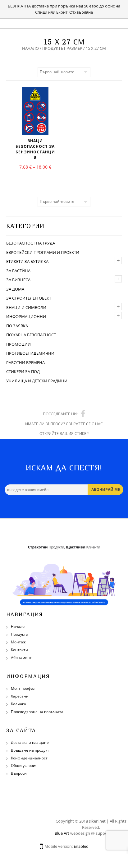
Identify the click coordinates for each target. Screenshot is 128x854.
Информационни (26, 316)
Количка (18, 704)
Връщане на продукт (30, 750)
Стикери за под (23, 371)
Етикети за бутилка (27, 261)
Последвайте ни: (60, 414)
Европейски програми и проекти (42, 252)
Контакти (19, 649)
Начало (30, 48)
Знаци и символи (26, 307)
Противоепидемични (30, 353)
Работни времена (25, 362)
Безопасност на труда (30, 243)
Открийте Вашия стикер (64, 433)
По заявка (17, 326)
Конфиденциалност (29, 758)
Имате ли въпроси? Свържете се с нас (64, 424)
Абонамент (21, 657)
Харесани (20, 696)
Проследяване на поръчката (37, 711)
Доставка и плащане (30, 742)
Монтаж (18, 642)
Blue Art (62, 833)
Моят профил (23, 688)
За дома (15, 289)
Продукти (19, 634)
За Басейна (18, 270)
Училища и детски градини (36, 381)
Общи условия (24, 765)
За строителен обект (28, 298)
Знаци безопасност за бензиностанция (35, 149)
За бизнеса (18, 279)
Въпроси (19, 773)
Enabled (81, 846)
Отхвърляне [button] (81, 12)
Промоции (18, 344)
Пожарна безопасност (31, 335)
